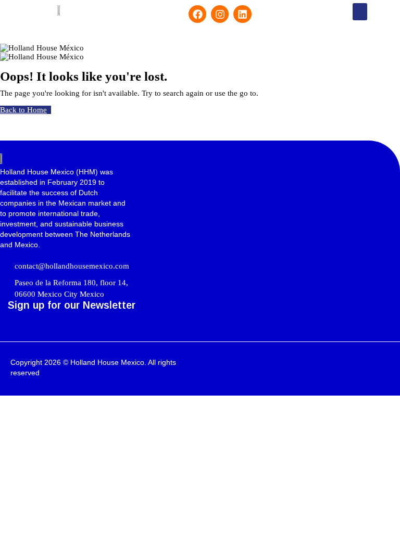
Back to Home (23, 110)
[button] (360, 11)
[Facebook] (197, 14)
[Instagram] (220, 14)
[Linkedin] (242, 14)
